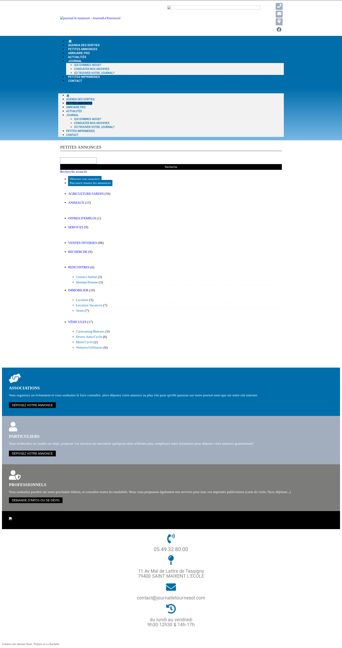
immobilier (78, 290)
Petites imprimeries (80, 131)
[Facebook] (279, 29)
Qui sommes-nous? (87, 65)
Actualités (74, 111)
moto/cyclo (84, 342)
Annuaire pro (76, 107)
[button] (171, 88)
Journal (75, 61)
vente (80, 311)
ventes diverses (82, 243)
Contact (75, 81)
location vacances (89, 305)
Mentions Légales (187, 638)
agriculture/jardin (86, 194)
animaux (76, 203)
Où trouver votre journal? (94, 127)
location (82, 300)
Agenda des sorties (80, 99)
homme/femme (87, 282)
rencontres (78, 267)
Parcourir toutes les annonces (90, 183)
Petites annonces (79, 103)
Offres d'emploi (82, 218)
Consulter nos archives (91, 69)
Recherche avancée (73, 172)
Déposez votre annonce (32, 405)
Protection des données (146, 638)
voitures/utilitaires (89, 347)
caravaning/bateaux (90, 331)
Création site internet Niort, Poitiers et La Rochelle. (31, 644)
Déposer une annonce (85, 179)
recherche (77, 252)
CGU (209, 638)
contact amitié (86, 277)
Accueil (114, 638)
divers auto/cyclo (89, 337)
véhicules (77, 322)
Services (75, 227)
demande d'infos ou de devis (36, 500)
